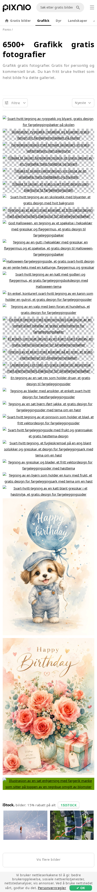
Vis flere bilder (48, 859)
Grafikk (43, 20)
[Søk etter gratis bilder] (79, 7)
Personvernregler (52, 888)
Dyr (59, 20)
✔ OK (80, 888)
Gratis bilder (20, 20)
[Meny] (92, 7)
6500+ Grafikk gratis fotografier (48, 49)
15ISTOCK (68, 805)
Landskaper (77, 20)
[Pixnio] (17, 8)
